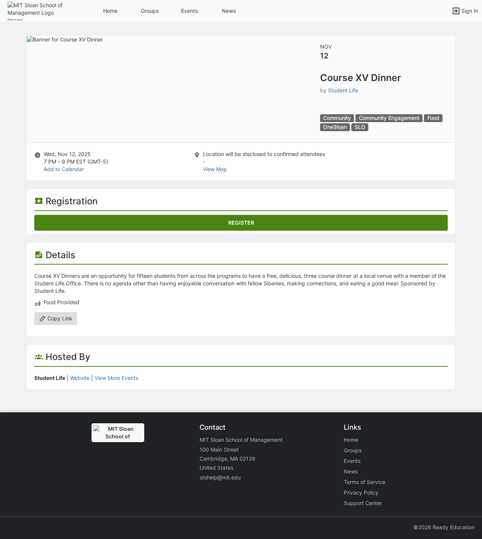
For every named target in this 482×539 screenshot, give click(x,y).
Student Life (343, 90)
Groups (150, 11)
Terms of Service (364, 482)
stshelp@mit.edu (220, 477)
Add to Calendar (64, 169)
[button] (39, 10)
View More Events (116, 378)
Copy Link (59, 318)
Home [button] (110, 11)
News (229, 11)
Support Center (363, 503)
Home (351, 439)
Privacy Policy (361, 492)
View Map (215, 169)
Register (241, 222)
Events (189, 11)
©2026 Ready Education (443, 527)
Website (80, 378)
